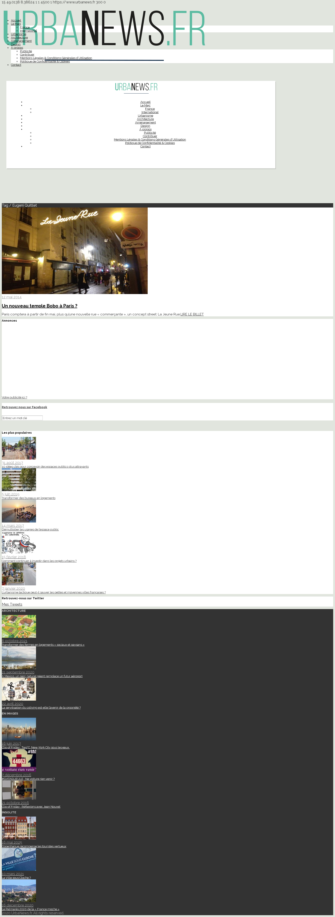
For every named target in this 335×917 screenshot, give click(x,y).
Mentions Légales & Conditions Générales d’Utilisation (56, 58)
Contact (16, 65)
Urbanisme (18, 34)
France (25, 27)
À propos (17, 47)
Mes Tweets (12, 604)
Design (16, 44)
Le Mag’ (16, 24)
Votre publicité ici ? (14, 397)
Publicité (26, 51)
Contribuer (27, 54)
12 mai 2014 (12, 297)
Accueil (16, 20)
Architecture (19, 37)
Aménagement (21, 41)
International (28, 30)
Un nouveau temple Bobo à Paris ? (39, 306)
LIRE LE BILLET (192, 314)
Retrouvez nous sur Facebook (24, 407)
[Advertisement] (167, 187)
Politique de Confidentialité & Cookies (45, 61)
